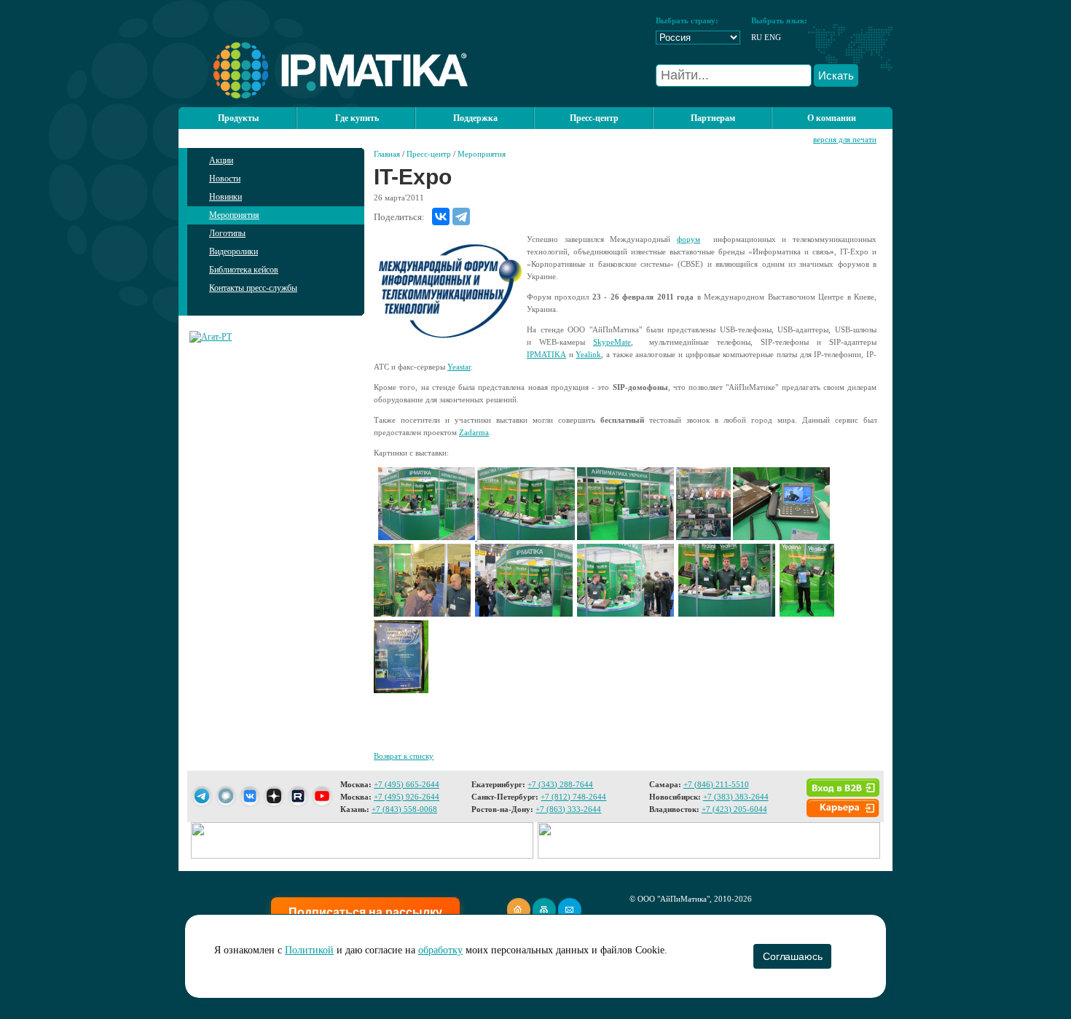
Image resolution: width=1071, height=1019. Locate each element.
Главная (387, 153)
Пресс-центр (429, 153)
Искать (836, 75)
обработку (440, 950)
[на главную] (323, 95)
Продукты (238, 118)
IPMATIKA (546, 354)
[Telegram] (461, 216)
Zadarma (474, 432)
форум (688, 239)
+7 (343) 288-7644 (560, 784)
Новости (224, 178)
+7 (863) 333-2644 (568, 809)
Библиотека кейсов (243, 270)
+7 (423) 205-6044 (734, 809)
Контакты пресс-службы (253, 288)
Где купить (357, 118)
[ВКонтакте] (441, 216)
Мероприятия (234, 215)
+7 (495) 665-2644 (406, 784)
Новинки (225, 197)
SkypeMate (612, 341)
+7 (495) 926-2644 (406, 796)
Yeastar (459, 366)
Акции (221, 160)
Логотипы (227, 233)
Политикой (309, 950)
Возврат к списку (404, 755)
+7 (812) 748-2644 (573, 796)
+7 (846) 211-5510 (716, 784)
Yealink (588, 354)
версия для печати (844, 139)
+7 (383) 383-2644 (736, 796)
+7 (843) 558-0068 (404, 809)
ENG (772, 37)
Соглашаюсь (792, 956)
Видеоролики (233, 251)
